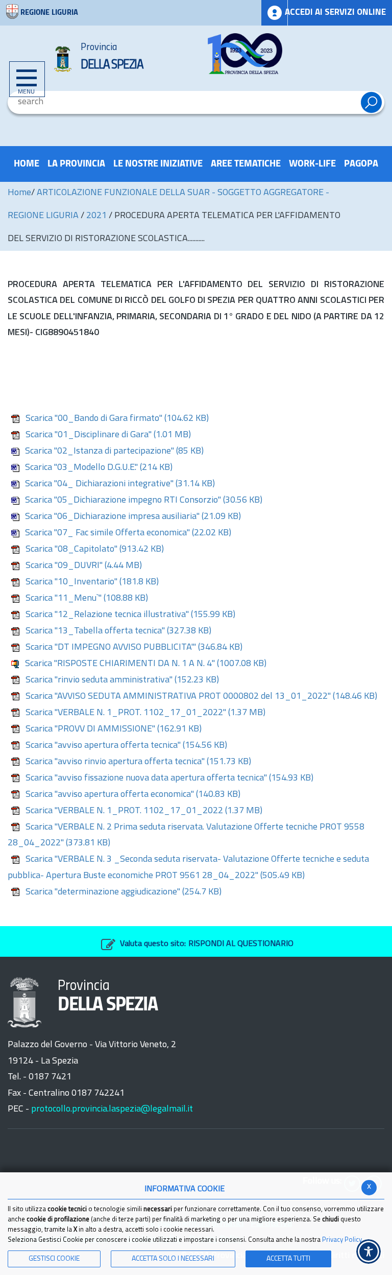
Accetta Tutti (288, 1259)
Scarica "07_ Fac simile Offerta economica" (128, 533)
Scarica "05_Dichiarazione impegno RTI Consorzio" (143, 500)
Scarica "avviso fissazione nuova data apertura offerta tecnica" (169, 778)
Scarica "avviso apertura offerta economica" (133, 794)
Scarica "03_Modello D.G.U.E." (99, 468)
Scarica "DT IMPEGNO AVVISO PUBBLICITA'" (134, 647)
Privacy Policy (342, 1240)
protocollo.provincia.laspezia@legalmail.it (112, 1109)
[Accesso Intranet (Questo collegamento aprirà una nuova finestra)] (274, 13)
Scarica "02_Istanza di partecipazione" (114, 451)
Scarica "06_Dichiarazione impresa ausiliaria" (133, 517)
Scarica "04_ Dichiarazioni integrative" (120, 484)
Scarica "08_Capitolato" (95, 549)
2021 (96, 216)
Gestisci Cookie (54, 1259)
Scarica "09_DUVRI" (84, 566)
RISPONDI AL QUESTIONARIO (240, 944)
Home (19, 193)
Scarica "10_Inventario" (92, 582)
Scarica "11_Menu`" (87, 598)
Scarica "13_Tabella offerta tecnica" (118, 631)
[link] (245, 54)
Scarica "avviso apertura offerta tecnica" (126, 745)
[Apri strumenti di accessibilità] (368, 1251)
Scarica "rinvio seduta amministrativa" (122, 680)
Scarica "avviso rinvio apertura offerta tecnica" (138, 762)
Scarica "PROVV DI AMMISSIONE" (114, 729)
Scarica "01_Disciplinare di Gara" (108, 435)
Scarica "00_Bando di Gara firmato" (117, 418)
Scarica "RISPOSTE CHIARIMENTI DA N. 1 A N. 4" (145, 664)
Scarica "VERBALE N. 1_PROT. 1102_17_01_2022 (144, 811)
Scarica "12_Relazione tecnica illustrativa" (130, 615)
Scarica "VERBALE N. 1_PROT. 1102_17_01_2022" (145, 713)
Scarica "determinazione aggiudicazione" (124, 892)
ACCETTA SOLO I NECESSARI (173, 1259)
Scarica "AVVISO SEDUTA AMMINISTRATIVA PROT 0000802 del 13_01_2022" (201, 696)
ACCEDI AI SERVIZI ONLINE (335, 12)
